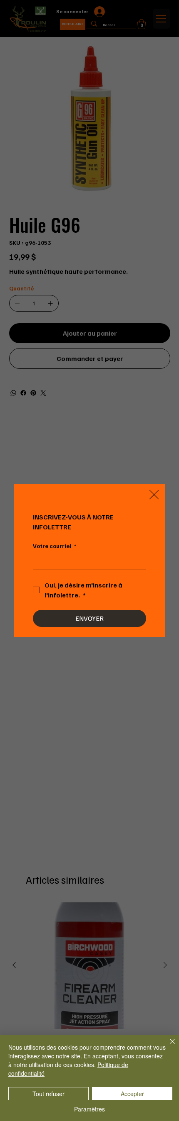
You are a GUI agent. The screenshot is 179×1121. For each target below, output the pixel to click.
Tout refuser (48, 1093)
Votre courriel (54, 545)
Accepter (132, 1093)
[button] (154, 495)
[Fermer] (167, 1046)
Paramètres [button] (89, 1109)
